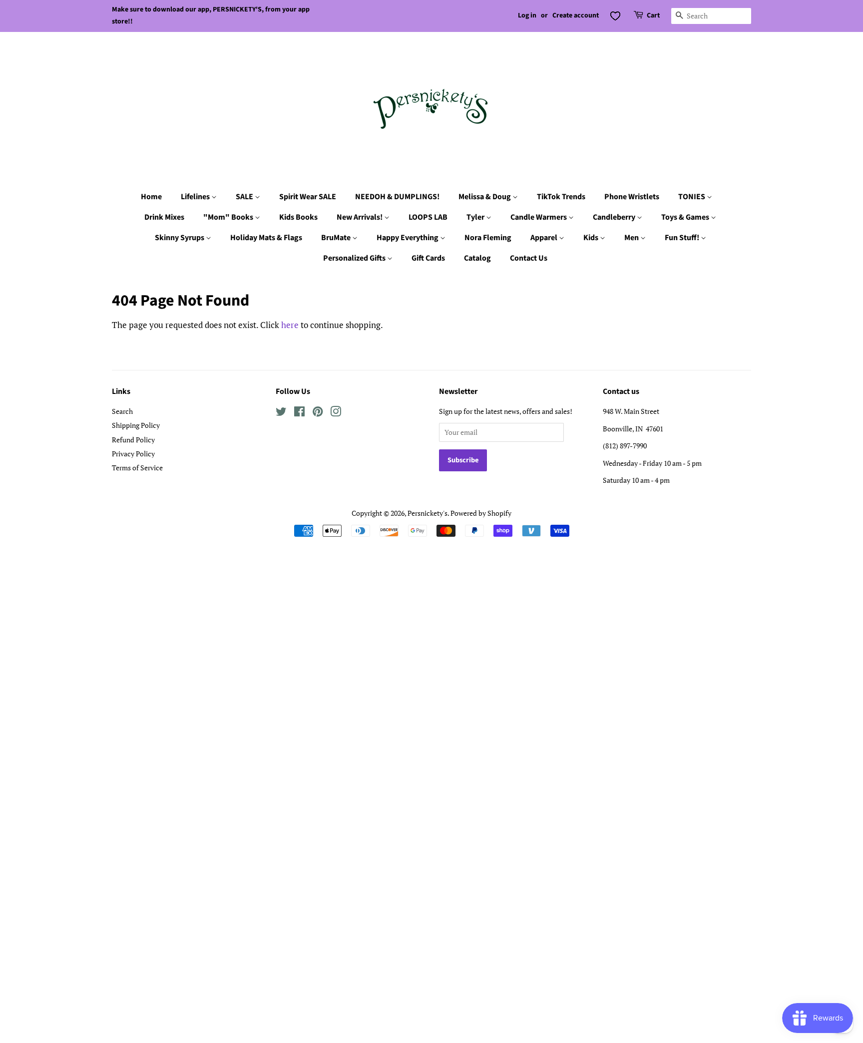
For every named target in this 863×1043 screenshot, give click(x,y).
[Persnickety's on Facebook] (299, 413)
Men (632, 237)
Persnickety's (427, 513)
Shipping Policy (136, 425)
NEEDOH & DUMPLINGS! (397, 196)
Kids (591, 237)
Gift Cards (428, 258)
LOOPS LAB (428, 217)
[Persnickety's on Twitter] (281, 413)
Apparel (544, 237)
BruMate (336, 237)
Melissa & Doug (485, 196)
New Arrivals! (360, 217)
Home (151, 196)
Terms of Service (137, 467)
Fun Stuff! (683, 237)
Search (122, 411)
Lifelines (196, 196)
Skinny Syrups (180, 237)
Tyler (476, 217)
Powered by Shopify (480, 513)
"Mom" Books (229, 217)
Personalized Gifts (355, 258)
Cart (653, 15)
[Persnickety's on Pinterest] (317, 413)
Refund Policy (133, 439)
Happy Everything (408, 237)
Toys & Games (686, 217)
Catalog (477, 258)
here (290, 325)
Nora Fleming (487, 237)
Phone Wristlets (631, 196)
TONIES (692, 196)
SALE (245, 196)
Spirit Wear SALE (307, 196)
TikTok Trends (561, 196)
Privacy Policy (133, 453)
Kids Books (298, 217)
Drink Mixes (164, 217)
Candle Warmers (539, 217)
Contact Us (528, 258)
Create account (575, 15)
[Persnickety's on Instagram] (335, 413)
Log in (527, 15)
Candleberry (615, 217)
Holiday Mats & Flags (266, 237)
